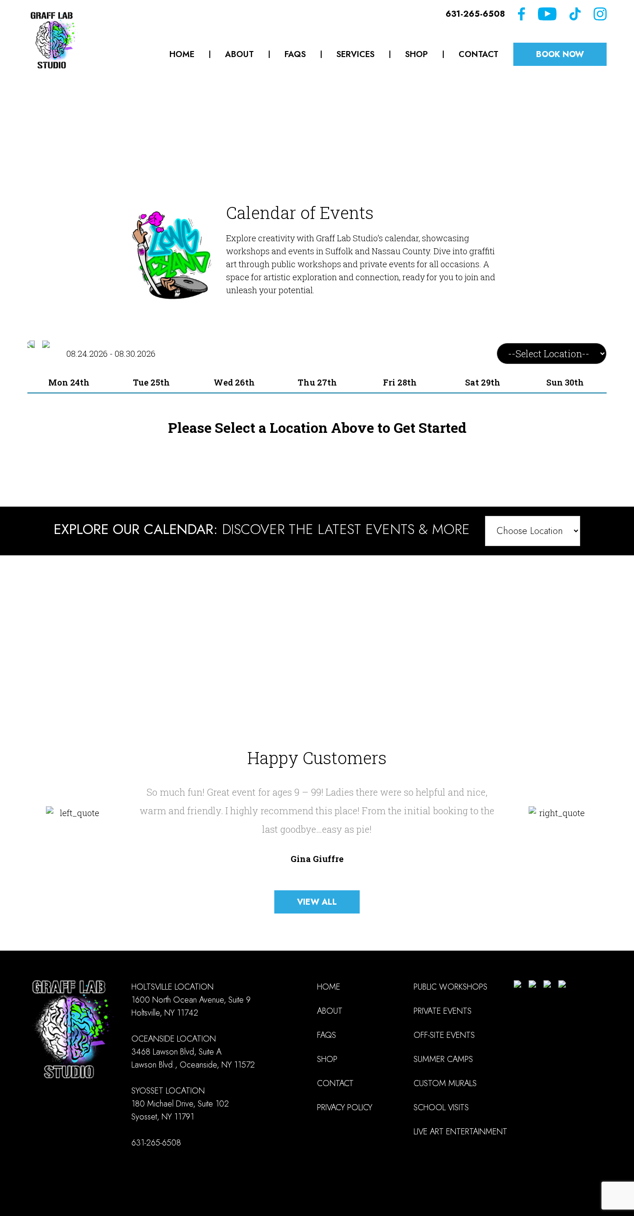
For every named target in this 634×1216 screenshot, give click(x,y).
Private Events (443, 1011)
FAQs (295, 54)
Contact (478, 54)
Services (355, 54)
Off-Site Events (444, 1035)
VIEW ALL (317, 902)
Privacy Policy (344, 1107)
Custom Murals (445, 1083)
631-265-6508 (475, 14)
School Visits (441, 1107)
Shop (416, 54)
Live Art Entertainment (460, 1132)
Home (181, 54)
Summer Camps (443, 1059)
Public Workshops (450, 987)
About (239, 54)
